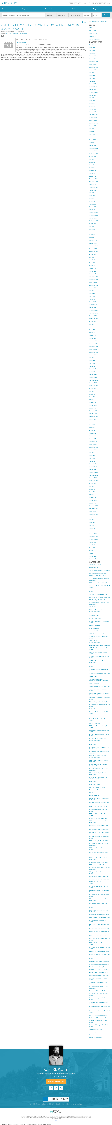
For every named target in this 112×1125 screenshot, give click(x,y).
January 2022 (93, 176)
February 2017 (93, 338)
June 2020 (92, 229)
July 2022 (91, 159)
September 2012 (93, 480)
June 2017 (92, 327)
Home (4, 9)
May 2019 (92, 262)
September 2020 (93, 221)
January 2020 (93, 243)
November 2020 (93, 215)
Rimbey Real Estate (94, 795)
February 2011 (93, 533)
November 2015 (93, 380)
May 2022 (92, 165)
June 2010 (92, 545)
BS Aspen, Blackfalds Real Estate (98, 573)
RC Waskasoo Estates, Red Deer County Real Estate (98, 765)
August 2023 (92, 126)
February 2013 (93, 466)
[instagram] (61, 1088)
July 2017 (91, 324)
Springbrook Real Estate (95, 1029)
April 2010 (92, 550)
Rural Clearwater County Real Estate (99, 967)
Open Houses (93, 33)
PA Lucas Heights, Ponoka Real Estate (99, 702)
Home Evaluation (50, 9)
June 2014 (92, 424)
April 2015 (92, 399)
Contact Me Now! (56, 1081)
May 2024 (92, 103)
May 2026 (92, 50)
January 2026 (93, 58)
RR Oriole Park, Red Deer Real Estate (99, 928)
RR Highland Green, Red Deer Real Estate (16, 33)
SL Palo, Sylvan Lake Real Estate (98, 1015)
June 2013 (92, 455)
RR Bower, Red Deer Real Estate (98, 818)
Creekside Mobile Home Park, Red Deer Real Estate (98, 614)
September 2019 (93, 251)
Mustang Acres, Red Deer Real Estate (99, 686)
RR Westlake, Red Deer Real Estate (99, 964)
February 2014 (93, 436)
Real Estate (92, 781)
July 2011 (91, 520)
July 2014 (91, 422)
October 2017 (93, 316)
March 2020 (92, 237)
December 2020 (93, 212)
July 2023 (91, 128)
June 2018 (92, 293)
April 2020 (92, 234)
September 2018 (93, 285)
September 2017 (93, 318)
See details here (21, 42)
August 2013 (92, 450)
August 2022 (92, 156)
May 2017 (92, 329)
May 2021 (92, 198)
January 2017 (93, 341)
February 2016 (93, 371)
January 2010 (93, 559)
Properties (25, 9)
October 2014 (93, 413)
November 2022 (93, 148)
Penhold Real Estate (94, 709)
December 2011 (93, 506)
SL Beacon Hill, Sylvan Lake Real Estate (99, 991)
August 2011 (92, 517)
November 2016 (93, 346)
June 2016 (92, 360)
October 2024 (93, 95)
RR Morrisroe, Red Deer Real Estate (99, 914)
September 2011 (93, 514)
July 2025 (91, 72)
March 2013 (92, 464)
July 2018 (91, 290)
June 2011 (92, 522)
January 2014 (93, 438)
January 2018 (93, 307)
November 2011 (93, 508)
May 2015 (92, 397)
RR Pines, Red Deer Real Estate (97, 935)
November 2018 (93, 279)
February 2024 (93, 109)
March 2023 (92, 139)
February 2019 (93, 271)
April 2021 (92, 201)
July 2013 (91, 452)
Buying (74, 9)
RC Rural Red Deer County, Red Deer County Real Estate (99, 747)
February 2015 (93, 405)
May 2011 (92, 525)
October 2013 (93, 444)
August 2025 (92, 70)
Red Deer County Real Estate (97, 787)
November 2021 (93, 181)
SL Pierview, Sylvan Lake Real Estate (99, 1018)
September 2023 (93, 123)
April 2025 (92, 81)
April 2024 (92, 106)
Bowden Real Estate (94, 567)
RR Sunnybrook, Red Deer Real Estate (99, 954)
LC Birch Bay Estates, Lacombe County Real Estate (97, 641)
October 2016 (93, 349)
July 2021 (91, 193)
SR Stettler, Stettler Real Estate (98, 1032)
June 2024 (92, 100)
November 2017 (93, 313)
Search (106, 15)
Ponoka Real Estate (94, 723)
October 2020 (93, 218)
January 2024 (93, 112)
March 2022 (92, 170)
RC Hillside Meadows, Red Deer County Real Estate (97, 739)
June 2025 (92, 75)
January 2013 (93, 469)
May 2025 (92, 78)
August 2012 (92, 483)
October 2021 (93, 184)
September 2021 (93, 187)
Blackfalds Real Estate (95, 564)
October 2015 (93, 383)
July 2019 (91, 257)
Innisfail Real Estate (94, 625)
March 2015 (92, 402)
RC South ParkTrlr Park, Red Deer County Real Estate (98, 756)
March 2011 (92, 531)
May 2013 (92, 458)
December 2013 (93, 441)
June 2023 (92, 131)
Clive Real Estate (94, 607)
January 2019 (93, 274)
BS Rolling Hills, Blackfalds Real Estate (99, 597)
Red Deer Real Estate (95, 790)
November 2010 (93, 539)
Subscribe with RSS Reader (98, 21)
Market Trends (93, 676)
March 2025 (92, 84)
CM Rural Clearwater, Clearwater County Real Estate (98, 610)
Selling (94, 9)
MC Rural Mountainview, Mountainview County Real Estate (98, 679)
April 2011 (92, 528)
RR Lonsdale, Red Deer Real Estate (98, 903)
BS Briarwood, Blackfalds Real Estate (99, 576)
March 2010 (92, 553)
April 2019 (92, 265)
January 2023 (93, 145)
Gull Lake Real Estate (95, 618)
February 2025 (93, 86)
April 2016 (92, 366)
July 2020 (91, 226)
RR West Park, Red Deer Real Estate (99, 961)
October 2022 (93, 151)
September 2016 (93, 352)
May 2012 (92, 492)
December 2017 (93, 310)
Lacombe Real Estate (95, 631)
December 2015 (93, 377)
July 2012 (91, 486)
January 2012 (93, 503)
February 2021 (93, 207)
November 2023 (93, 117)
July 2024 (91, 98)
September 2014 (93, 416)
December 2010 (93, 536)
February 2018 (93, 304)
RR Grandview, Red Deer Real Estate (99, 865)
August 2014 (92, 419)
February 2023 (93, 142)
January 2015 (93, 408)
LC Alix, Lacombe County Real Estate (99, 633)
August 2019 (92, 254)
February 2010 (93, 556)
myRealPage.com (56, 1112)
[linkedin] (56, 1088)
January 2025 (93, 89)
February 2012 (93, 500)
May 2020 (92, 232)
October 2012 (93, 478)
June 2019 (92, 260)
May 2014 (92, 427)
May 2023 (92, 134)
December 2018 (93, 276)
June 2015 (92, 394)
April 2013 (92, 461)
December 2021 (93, 179)
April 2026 (92, 53)
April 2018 (92, 299)
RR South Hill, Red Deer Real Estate (99, 951)
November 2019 (93, 246)
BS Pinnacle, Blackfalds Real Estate (98, 594)
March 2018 (92, 302)
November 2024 (93, 92)
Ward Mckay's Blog (94, 39)
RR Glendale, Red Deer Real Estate (98, 862)
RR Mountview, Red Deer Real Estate (99, 917)
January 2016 (93, 374)
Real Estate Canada (94, 784)
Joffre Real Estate (94, 628)
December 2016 (93, 343)
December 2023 (93, 114)
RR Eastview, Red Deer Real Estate (98, 852)
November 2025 (93, 61)
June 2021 (92, 195)
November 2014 (93, 411)
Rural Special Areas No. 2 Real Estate (99, 975)
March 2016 (92, 369)
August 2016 (92, 355)
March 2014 (92, 433)
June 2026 (92, 47)
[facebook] (51, 1088)
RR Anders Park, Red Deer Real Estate (99, 807)
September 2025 (93, 67)
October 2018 (93, 282)
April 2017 (92, 332)
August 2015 (92, 388)
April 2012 (92, 494)
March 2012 (92, 497)
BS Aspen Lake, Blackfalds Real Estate (99, 570)
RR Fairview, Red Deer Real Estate (98, 855)
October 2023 (93, 120)
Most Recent (92, 44)
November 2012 (93, 475)
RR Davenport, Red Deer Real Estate (99, 829)
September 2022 (93, 153)
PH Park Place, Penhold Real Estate (98, 716)
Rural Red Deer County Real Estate (98, 972)
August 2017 (92, 321)
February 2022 (93, 173)
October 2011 (93, 511)
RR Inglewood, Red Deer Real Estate (99, 876)
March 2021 (92, 204)
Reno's (91, 792)
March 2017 (92, 335)
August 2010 (92, 542)
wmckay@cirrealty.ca (99, 3)
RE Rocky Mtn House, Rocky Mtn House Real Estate (98, 777)
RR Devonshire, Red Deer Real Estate (99, 841)
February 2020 (93, 240)
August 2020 (92, 223)
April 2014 (92, 430)
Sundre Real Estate (94, 1034)
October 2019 (93, 248)
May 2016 (92, 363)
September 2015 (93, 385)
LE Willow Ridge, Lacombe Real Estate (99, 673)
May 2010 (92, 547)
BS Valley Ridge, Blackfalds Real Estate (99, 600)
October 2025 (93, 64)
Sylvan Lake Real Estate (95, 1037)
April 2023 (92, 137)
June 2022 (92, 162)
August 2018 (92, 288)
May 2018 (92, 296)
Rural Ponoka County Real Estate (98, 969)
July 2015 (91, 391)
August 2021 (92, 190)
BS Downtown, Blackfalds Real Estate (99, 583)
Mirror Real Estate (94, 683)
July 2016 (91, 357)
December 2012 (93, 472)
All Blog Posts (93, 28)
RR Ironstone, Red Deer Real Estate (99, 879)
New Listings (92, 30)
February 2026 (93, 56)
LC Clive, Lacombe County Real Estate (99, 645)
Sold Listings (92, 36)
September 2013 (93, 447)
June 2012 (92, 489)
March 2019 (92, 268)
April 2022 (92, 167)
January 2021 (93, 209)
